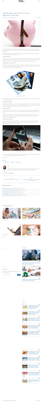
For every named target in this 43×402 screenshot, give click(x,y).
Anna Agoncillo (7, 15)
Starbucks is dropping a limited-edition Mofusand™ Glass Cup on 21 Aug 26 (34, 381)
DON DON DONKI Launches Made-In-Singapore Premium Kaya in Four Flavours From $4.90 (34, 313)
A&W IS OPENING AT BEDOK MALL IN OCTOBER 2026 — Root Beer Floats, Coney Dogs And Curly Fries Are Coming (31, 333)
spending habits (18, 162)
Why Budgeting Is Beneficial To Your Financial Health (29, 238)
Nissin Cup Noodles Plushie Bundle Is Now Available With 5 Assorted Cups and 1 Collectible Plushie (34, 326)
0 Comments (13, 17)
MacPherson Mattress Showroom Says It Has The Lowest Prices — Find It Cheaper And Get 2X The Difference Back (30, 367)
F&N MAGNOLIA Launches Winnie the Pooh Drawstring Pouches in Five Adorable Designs (33, 307)
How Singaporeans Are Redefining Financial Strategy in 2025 (13, 195)
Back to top (38, 400)
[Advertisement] (22, 6)
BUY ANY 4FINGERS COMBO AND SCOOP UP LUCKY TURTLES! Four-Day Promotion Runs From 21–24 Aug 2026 (31, 374)
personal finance (6, 162)
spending (12, 162)
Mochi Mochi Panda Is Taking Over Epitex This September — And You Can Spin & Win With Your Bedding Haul (31, 320)
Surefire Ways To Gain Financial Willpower (11, 237)
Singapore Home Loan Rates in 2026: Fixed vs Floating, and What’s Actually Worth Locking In (31, 280)
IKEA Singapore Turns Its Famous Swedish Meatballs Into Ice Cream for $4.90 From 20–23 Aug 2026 (33, 352)
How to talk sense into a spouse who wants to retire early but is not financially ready (12, 222)
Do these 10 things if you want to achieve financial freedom (30, 222)
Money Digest (7, 400)
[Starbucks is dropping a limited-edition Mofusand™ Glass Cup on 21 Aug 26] (25, 381)
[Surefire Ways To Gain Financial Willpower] (12, 230)
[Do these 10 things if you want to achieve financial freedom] (31, 213)
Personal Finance (15, 15)
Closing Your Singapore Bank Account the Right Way (12, 190)
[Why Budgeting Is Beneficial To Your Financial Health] (31, 230)
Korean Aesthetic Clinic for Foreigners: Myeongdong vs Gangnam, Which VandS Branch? (31, 263)
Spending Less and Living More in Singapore (10, 188)
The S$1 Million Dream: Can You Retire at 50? (11, 193)
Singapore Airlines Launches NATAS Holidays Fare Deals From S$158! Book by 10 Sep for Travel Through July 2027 (31, 359)
